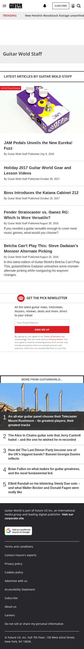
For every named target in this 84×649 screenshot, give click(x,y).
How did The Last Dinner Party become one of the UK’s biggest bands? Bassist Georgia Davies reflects (44, 454)
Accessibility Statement (20, 589)
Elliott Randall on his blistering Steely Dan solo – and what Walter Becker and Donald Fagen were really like (44, 488)
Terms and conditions (19, 546)
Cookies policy (14, 572)
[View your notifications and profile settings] (45, 6)
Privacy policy (13, 564)
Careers (10, 615)
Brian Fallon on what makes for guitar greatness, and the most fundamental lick (44, 471)
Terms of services (52, 336)
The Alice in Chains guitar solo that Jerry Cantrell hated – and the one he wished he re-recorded (44, 437)
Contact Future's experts (21, 555)
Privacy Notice (56, 339)
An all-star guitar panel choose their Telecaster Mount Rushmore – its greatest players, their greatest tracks (42, 420)
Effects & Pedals (10, 88)
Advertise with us (16, 581)
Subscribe (61, 5)
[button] (4, 6)
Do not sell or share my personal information (34, 624)
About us (10, 606)
